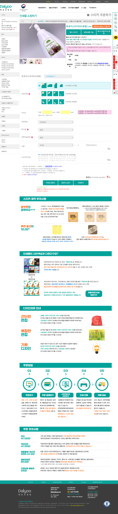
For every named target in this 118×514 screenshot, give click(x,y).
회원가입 (65, 1)
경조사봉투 (4, 45)
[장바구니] (65, 182)
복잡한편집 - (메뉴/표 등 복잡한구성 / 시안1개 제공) (58, 158)
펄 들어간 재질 (5, 85)
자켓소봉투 (4, 43)
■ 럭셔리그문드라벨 (104, 21)
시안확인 (63, 7)
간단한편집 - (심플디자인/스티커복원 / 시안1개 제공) (58, 157)
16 (114, 62)
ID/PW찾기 (73, 1)
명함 (2, 74)
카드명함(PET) (5, 96)
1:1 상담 (83, 7)
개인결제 (98, 1)
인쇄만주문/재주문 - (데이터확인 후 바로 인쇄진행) (58, 155)
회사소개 (30, 482)
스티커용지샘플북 (73, 7)
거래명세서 (4, 62)
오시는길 (83, 482)
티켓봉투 (4, 46)
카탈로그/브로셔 (5, 107)
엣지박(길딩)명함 (6, 98)
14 (116, 82)
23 (114, 64)
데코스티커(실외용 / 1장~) (9, 27)
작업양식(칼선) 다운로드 (101, 26)
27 (114, 88)
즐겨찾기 (48, 1)
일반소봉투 (4, 41)
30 (114, 67)
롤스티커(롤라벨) (6, 25)
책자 (2, 111)
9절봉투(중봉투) (6, 50)
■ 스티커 (41, 21)
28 (116, 88)
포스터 (3, 142)
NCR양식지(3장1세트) (7, 66)
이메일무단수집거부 (97, 482)
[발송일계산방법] (103, 63)
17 (116, 62)
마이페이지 (92, 7)
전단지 (3, 140)
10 (116, 59)
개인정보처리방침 (57, 482)
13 (114, 82)
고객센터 (106, 1)
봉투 (2, 34)
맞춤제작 (3, 146)
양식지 (3, 57)
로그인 (56, 1)
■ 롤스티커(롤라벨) (75, 21)
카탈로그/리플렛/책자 (7, 103)
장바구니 (90, 1)
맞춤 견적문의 (53, 7)
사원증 (3, 126)
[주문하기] (80, 182)
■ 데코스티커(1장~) (90, 21)
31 (116, 67)
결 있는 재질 (5, 83)
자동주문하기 (42, 7)
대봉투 (3, 39)
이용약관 (43, 482)
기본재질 (4, 79)
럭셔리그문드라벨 (8, 29)
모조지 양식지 (5, 69)
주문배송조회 (81, 1)
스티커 (3, 15)
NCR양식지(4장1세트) (7, 68)
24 (116, 64)
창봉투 (3, 52)
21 (116, 85)
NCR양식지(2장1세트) (7, 64)
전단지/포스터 (5, 135)
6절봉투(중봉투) (6, 48)
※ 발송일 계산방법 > (32, 174)
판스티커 (9, 22)
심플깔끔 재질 (5, 81)
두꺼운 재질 (4, 87)
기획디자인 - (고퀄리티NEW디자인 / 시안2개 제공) (57, 160)
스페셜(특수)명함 (6, 91)
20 (114, 85)
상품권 (3, 116)
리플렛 (3, 109)
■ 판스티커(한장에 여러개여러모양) (57, 21)
